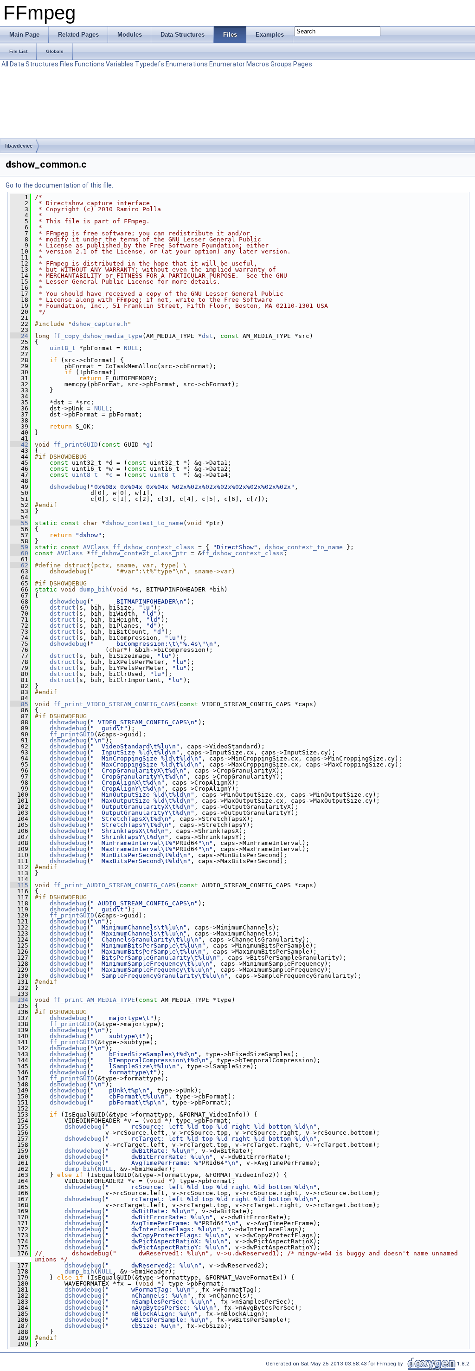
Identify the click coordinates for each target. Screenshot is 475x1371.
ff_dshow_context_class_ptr (138, 553)
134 (19, 999)
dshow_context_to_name (144, 523)
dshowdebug (68, 486)
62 (19, 565)
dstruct (63, 607)
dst (207, 335)
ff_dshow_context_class (153, 547)
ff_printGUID (75, 444)
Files (66, 64)
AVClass (96, 547)
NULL (131, 347)
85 (19, 704)
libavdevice (18, 146)
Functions (89, 64)
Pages (302, 64)
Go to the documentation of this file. (59, 185)
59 (19, 547)
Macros (257, 64)
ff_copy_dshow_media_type (97, 335)
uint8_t (63, 347)
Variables (120, 64)
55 (19, 523)
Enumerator (227, 64)
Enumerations (187, 64)
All (4, 64)
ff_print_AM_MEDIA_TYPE (94, 999)
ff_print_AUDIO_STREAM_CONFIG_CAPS (114, 885)
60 (19, 553)
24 (19, 335)
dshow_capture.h (100, 323)
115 (19, 885)
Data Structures (34, 64)
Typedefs (149, 64)
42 (19, 444)
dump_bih (94, 589)
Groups (281, 64)
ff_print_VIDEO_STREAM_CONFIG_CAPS (114, 704)
